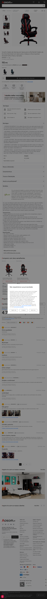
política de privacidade (19, 306)
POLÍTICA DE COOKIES (26, 305)
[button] (2, 596)
